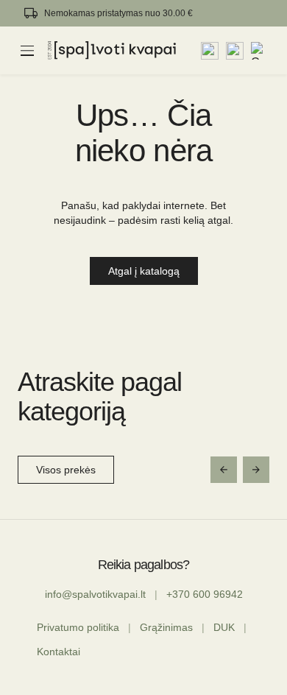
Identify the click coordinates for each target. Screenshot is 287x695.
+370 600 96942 (204, 594)
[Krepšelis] (260, 51)
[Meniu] (27, 51)
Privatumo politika (78, 627)
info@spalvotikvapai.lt (95, 594)
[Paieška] (210, 51)
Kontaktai (58, 651)
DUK (224, 627)
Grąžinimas (166, 627)
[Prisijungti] (235, 51)
